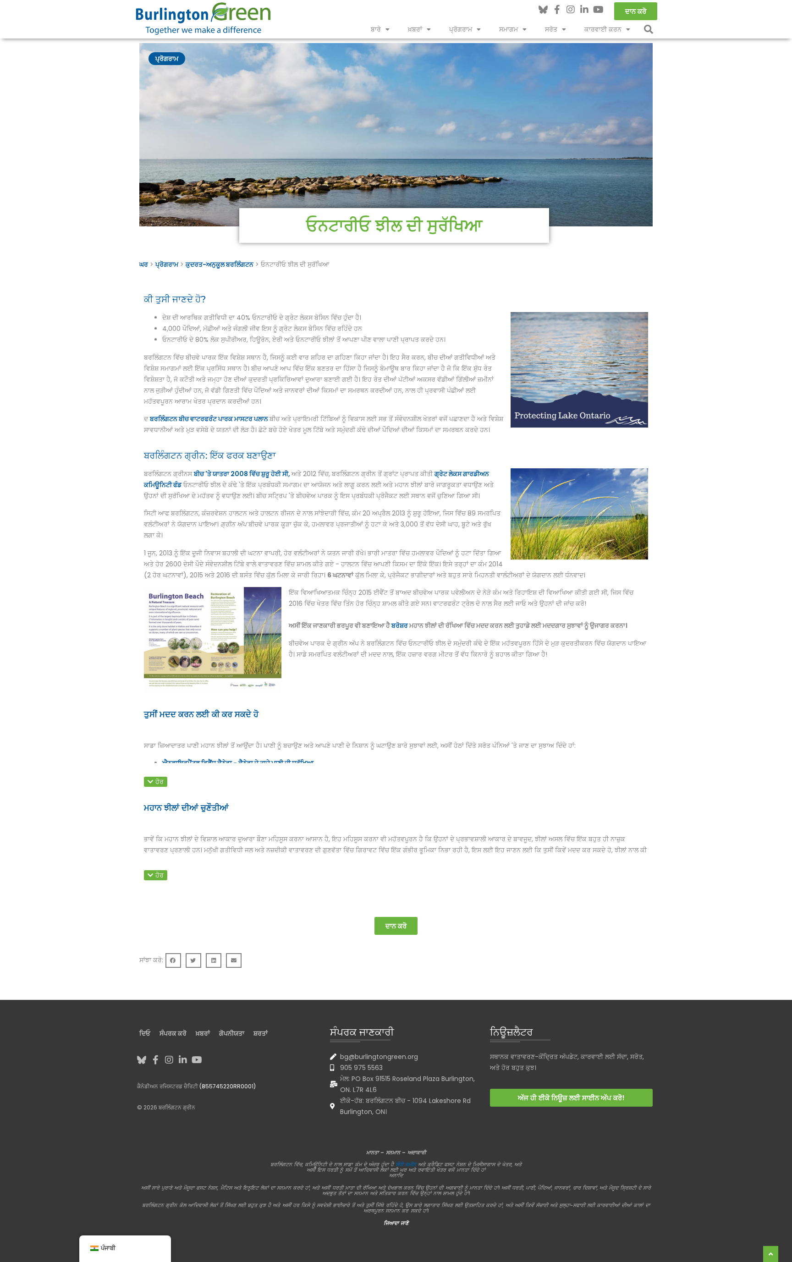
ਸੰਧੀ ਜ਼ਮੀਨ (406, 1164)
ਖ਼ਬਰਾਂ (415, 29)
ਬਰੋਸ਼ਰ (400, 625)
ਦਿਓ (144, 1033)
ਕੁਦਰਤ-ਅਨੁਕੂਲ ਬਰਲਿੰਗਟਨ (219, 264)
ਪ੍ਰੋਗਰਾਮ (460, 29)
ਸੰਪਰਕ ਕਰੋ (173, 1033)
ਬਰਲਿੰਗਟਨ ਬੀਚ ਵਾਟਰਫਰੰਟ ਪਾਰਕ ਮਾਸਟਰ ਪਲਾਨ (210, 418)
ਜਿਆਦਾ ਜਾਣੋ (396, 1223)
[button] (648, 29)
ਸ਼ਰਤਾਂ (260, 1033)
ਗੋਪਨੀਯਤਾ (231, 1033)
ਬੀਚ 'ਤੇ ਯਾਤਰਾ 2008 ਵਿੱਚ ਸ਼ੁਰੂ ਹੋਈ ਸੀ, (243, 473)
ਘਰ (143, 264)
